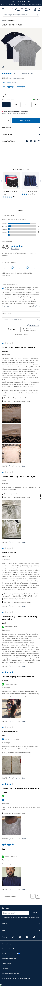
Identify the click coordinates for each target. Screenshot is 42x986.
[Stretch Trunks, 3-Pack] (11, 180)
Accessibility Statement (10, 974)
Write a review (27, 73)
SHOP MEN (4, 4)
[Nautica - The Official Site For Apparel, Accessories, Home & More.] (21, 9)
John (4, 480)
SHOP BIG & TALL (23, 4)
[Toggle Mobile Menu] (3, 9)
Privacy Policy (34, 917)
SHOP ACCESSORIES (35, 4)
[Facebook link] (27, 937)
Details (14, 82)
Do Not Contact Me (9, 959)
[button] (5, 267)
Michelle (5, 680)
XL (36, 105)
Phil (3, 736)
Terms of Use (24, 917)
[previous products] (2, 181)
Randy (4, 623)
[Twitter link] (20, 937)
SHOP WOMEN (13, 4)
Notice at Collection (9, 949)
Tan (3, 94)
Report (24, 466)
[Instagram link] (13, 937)
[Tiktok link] (34, 937)
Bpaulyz (5, 351)
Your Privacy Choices (9, 954)
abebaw (5, 853)
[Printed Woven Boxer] (30, 180)
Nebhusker (6, 556)
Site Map (5, 969)
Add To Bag (25, 120)
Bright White (8, 94)
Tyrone (4, 792)
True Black (13, 94)
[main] (21, 460)
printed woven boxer (30, 192)
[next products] (40, 181)
